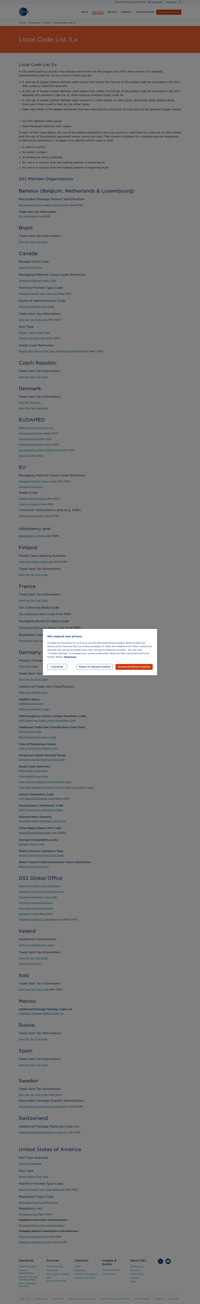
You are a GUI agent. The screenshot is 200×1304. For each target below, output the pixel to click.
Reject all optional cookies (94, 667)
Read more (70, 657)
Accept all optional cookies (134, 667)
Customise (57, 667)
